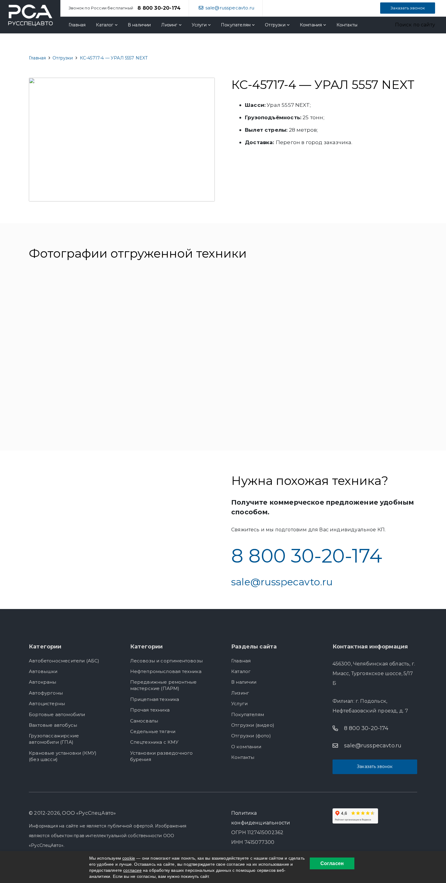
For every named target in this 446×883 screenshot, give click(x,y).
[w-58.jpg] (75, 314)
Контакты (242, 757)
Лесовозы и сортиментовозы (166, 661)
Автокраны (42, 682)
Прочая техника (150, 710)
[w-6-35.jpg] (272, 314)
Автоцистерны (47, 703)
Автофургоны (46, 693)
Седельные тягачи (153, 731)
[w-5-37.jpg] (173, 314)
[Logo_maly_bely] (30, 15)
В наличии (244, 682)
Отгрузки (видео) (252, 725)
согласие (132, 870)
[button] (410, 24)
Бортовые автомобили (57, 714)
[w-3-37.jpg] (75, 393)
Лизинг (240, 693)
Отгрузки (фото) (251, 736)
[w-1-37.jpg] (272, 393)
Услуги (239, 703)
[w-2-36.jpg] (173, 393)
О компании (246, 746)
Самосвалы (144, 721)
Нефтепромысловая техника (165, 671)
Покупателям (247, 714)
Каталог (241, 671)
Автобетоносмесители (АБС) (64, 661)
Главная (241, 661)
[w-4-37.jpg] (371, 314)
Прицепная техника (154, 699)
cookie (128, 858)
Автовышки (43, 671)
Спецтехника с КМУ (154, 742)
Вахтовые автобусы (53, 725)
